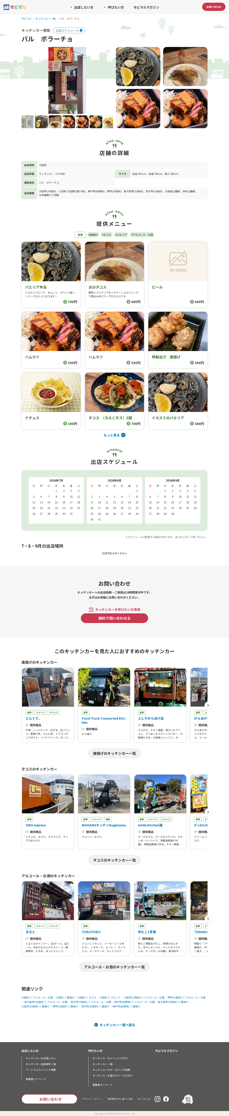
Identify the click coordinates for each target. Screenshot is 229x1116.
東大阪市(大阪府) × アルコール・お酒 (45, 1002)
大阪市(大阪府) (47, 191)
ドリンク (53, 712)
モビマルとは (143, 1098)
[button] (208, 705)
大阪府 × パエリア (110, 997)
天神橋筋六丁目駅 (49, 195)
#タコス (106, 234)
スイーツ (40, 712)
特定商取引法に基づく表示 (120, 1098)
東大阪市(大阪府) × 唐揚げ (173, 1002)
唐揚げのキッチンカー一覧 (114, 753)
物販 (108, 819)
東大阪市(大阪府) (133, 191)
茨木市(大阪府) (154, 191)
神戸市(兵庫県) (96, 191)
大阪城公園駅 (172, 191)
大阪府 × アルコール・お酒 (37, 997)
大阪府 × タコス (87, 997)
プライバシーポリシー (92, 1098)
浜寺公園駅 (188, 191)
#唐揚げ (93, 234)
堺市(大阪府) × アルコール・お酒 (186, 997)
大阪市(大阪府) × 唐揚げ (35, 1006)
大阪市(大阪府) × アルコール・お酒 (144, 997)
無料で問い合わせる (114, 618)
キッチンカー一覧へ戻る (117, 1025)
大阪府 (43, 165)
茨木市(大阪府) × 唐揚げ (95, 1006)
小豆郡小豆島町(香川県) (71, 191)
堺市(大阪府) (114, 191)
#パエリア (121, 234)
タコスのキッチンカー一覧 (114, 860)
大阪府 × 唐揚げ (65, 997)
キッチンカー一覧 (45, 18)
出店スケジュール (67, 30)
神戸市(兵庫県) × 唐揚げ (126, 1006)
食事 (80, 234)
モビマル (26, 18)
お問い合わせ (213, 7)
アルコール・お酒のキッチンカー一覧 (114, 966)
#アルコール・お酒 (142, 234)
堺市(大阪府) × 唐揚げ (65, 1006)
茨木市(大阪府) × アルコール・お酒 (90, 1002)
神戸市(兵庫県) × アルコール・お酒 (134, 1002)
